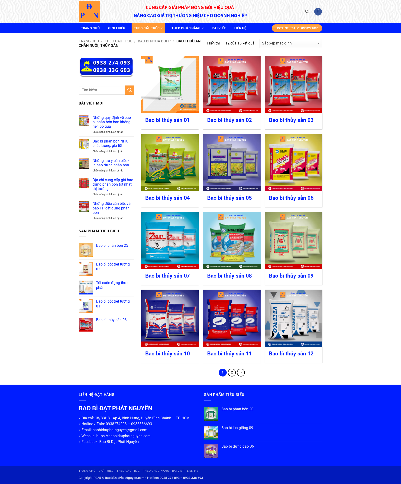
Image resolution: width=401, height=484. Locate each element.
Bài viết (219, 28)
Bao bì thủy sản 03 (291, 120)
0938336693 (141, 424)
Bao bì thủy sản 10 (167, 354)
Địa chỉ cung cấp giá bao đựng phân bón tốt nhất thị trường (113, 184)
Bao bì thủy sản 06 (291, 198)
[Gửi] (129, 90)
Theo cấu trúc (147, 28)
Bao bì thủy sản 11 (229, 354)
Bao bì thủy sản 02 (229, 120)
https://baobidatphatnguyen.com (123, 436)
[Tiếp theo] (241, 372)
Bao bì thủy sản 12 (291, 354)
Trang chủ (90, 28)
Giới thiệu (116, 28)
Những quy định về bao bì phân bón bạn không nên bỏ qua (112, 122)
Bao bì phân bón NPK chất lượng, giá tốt (110, 143)
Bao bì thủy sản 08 (229, 276)
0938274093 (116, 424)
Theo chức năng (186, 28)
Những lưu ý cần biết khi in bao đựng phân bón (113, 162)
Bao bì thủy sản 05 (229, 198)
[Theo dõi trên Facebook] (318, 12)
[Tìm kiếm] (307, 11)
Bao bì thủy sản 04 (167, 198)
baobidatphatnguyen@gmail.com (120, 430)
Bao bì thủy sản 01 (167, 120)
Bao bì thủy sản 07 (167, 276)
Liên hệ (240, 28)
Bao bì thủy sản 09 (291, 276)
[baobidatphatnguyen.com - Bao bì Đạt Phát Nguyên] (102, 11)
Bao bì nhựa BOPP (154, 41)
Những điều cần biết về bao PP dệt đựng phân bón (111, 208)
